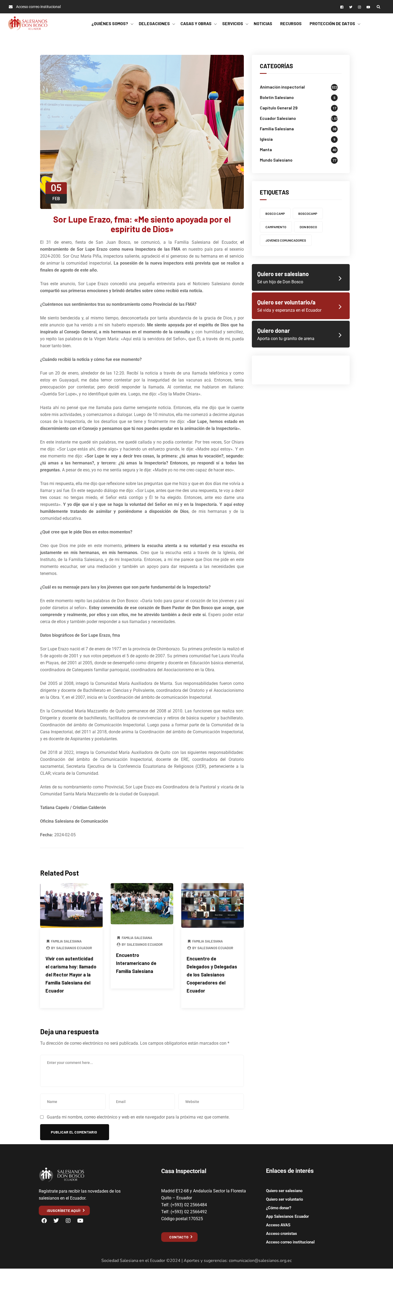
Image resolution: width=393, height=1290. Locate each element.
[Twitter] (56, 1220)
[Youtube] (80, 1220)
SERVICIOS (232, 23)
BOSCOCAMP (307, 213)
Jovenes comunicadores (285, 240)
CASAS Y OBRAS (195, 23)
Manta (266, 149)
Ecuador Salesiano (278, 118)
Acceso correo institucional (290, 1242)
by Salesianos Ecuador (71, 948)
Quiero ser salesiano (284, 1190)
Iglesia (266, 139)
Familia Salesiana (66, 941)
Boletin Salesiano (277, 97)
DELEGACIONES (154, 23)
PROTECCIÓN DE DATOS (332, 23)
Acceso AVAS (278, 1225)
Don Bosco (308, 227)
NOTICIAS (263, 23)
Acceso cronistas (281, 1233)
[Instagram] (68, 1220)
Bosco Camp (275, 213)
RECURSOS (291, 23)
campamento (275, 227)
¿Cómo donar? (278, 1207)
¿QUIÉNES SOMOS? (109, 23)
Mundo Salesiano (276, 159)
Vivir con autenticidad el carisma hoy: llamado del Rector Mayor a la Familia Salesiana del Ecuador (70, 975)
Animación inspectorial (282, 86)
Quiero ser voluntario (284, 1199)
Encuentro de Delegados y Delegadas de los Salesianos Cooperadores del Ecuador (212, 975)
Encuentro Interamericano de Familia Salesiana (136, 963)
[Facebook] (44, 1220)
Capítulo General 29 (279, 107)
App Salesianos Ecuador (287, 1216)
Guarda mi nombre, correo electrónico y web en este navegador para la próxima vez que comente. (138, 1117)
